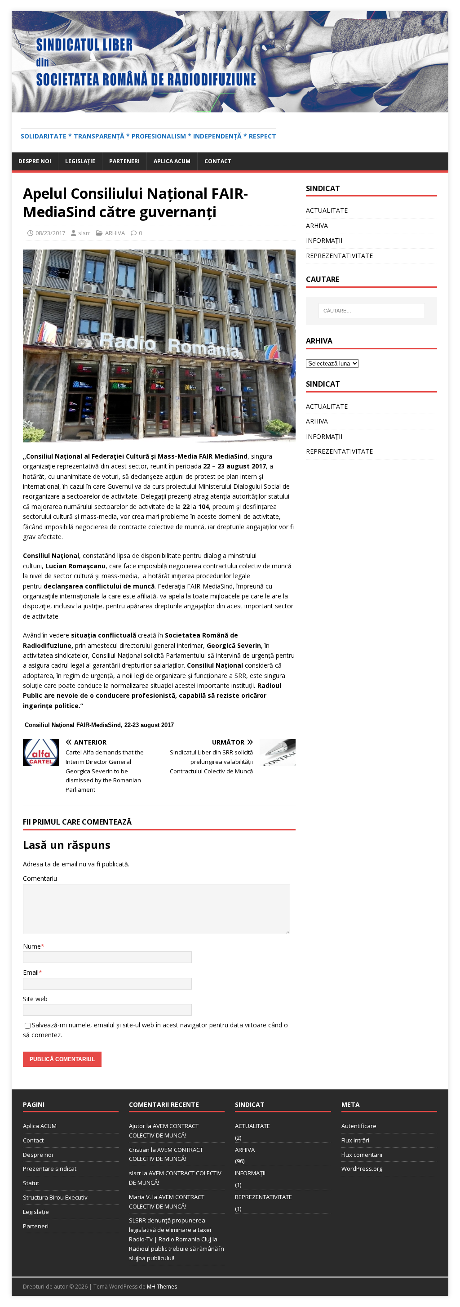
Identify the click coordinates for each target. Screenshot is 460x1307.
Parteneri (124, 161)
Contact (217, 161)
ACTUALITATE (327, 210)
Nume (32, 946)
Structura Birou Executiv (55, 1197)
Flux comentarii (361, 1155)
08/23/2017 (50, 233)
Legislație (80, 161)
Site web (35, 999)
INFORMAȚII (324, 240)
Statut (31, 1183)
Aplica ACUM (172, 161)
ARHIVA (115, 233)
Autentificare (358, 1126)
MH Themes (162, 1286)
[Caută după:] (372, 310)
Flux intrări (355, 1140)
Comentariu (40, 878)
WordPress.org (361, 1168)
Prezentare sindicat (49, 1168)
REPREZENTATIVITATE (339, 255)
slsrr (84, 233)
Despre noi (34, 161)
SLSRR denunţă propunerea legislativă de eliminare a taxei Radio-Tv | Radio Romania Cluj (170, 1229)
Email (31, 972)
